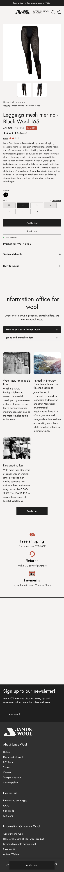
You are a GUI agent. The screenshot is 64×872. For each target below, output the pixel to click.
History (6, 752)
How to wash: (11, 266)
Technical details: (13, 254)
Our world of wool (13, 757)
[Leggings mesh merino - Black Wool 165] (24, 90)
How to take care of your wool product (23, 839)
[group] (32, 3)
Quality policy (10, 782)
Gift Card (8, 816)
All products (17, 102)
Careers (7, 772)
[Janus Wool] (32, 12)
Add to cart (32, 865)
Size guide (8, 810)
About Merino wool (13, 834)
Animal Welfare (11, 854)
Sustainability (10, 849)
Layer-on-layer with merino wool (19, 844)
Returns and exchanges (15, 800)
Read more (32, 511)
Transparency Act (12, 777)
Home (6, 102)
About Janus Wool (15, 744)
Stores (6, 767)
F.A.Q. (6, 805)
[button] (52, 12)
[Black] (5, 194)
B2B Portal (8, 762)
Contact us (10, 793)
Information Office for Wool (21, 826)
